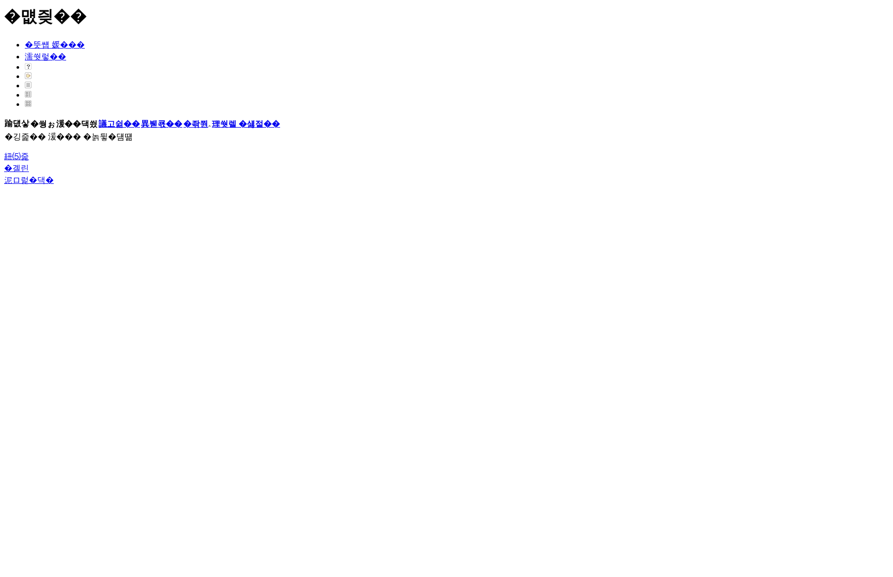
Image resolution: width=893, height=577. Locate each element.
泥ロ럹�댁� (29, 180)
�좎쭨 (195, 123)
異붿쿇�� (161, 123)
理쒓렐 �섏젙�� (246, 123)
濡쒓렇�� (45, 56)
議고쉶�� (119, 123)
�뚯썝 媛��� (55, 44)
